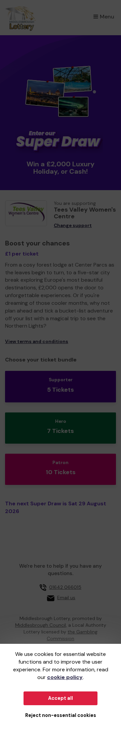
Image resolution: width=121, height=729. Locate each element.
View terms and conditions (36, 341)
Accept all (60, 698)
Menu (107, 16)
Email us (66, 598)
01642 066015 (65, 587)
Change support (73, 225)
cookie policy (65, 677)
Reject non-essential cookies (60, 715)
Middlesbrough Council (40, 625)
